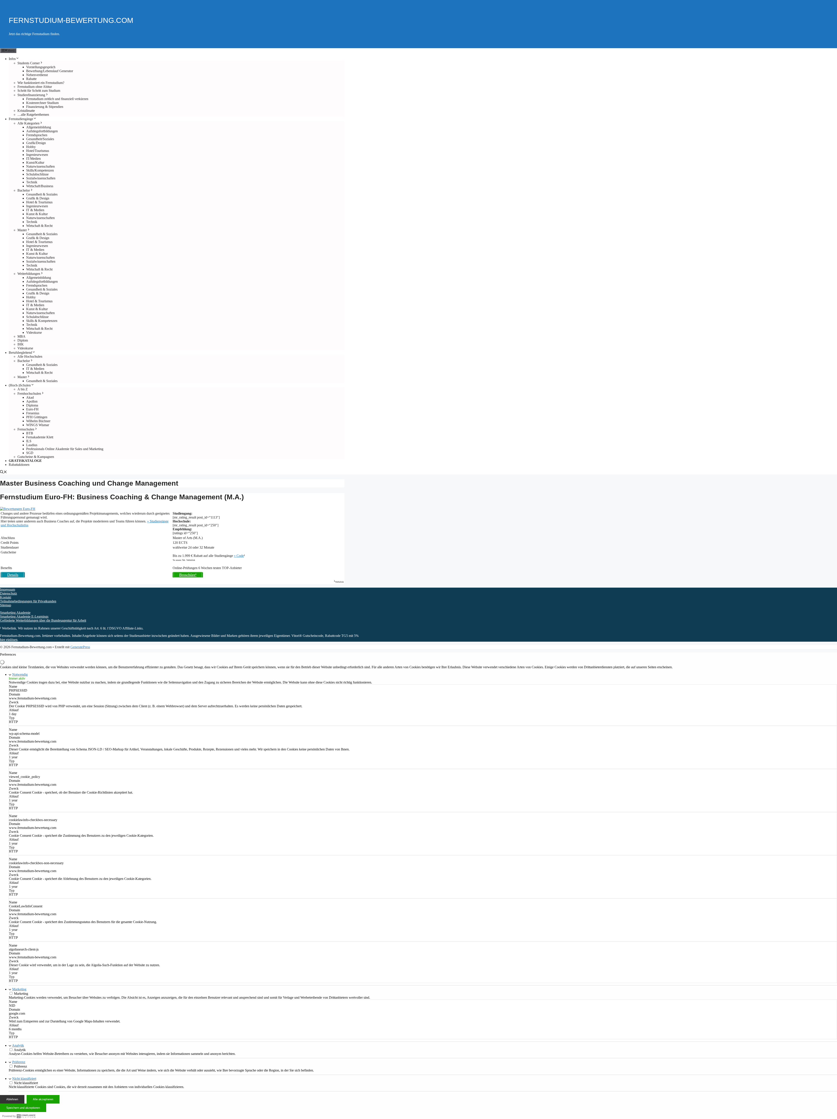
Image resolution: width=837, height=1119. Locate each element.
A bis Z (22, 389)
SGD (29, 453)
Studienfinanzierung (31, 95)
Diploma (32, 405)
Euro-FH (32, 409)
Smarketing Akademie (15, 612)
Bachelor (23, 190)
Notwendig (20, 674)
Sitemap (5, 605)
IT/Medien (33, 158)
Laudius (31, 445)
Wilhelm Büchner (38, 421)
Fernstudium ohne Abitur (34, 86)
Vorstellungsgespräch (40, 67)
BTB (29, 433)
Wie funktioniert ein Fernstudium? (40, 83)
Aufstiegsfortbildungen (42, 131)
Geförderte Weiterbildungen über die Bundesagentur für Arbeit (43, 620)
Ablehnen (12, 1099)
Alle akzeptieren (43, 1099)
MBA (21, 336)
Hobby (31, 147)
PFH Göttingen (36, 417)
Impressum (7, 589)
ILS (28, 441)
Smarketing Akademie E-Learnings (24, 616)
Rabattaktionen (19, 464)
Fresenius (32, 413)
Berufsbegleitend (20, 352)
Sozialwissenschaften (40, 178)
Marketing (19, 989)
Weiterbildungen (28, 273)
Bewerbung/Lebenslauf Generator (49, 71)
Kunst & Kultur (37, 214)
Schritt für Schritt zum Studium (38, 90)
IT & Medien (35, 210)
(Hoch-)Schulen (20, 385)
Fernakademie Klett (39, 437)
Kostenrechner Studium (42, 103)
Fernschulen (25, 429)
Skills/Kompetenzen (40, 170)
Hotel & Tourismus (39, 202)
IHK (20, 344)
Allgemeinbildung (38, 127)
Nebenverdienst (37, 75)
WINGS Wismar (37, 425)
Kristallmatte (26, 110)
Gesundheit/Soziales (40, 139)
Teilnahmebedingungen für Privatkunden (28, 601)
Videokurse (34, 332)
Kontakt (5, 597)
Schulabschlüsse (37, 174)
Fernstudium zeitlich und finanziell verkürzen (57, 99)
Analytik (18, 1045)
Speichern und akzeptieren (23, 1107)
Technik (31, 182)
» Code (239, 556)
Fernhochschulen (29, 393)
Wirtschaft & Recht (39, 226)
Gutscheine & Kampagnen (35, 457)
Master (22, 230)
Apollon (31, 401)
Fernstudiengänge (21, 119)
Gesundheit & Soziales (42, 194)
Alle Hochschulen (29, 356)
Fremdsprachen (36, 135)
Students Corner (28, 63)
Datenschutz (8, 593)
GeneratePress (80, 647)
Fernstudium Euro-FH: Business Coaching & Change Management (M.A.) (122, 497)
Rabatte (31, 79)
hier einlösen (8, 639)
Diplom (22, 340)
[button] (3, 472)
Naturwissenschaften (40, 166)
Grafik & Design (37, 198)
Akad (30, 397)
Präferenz (18, 1062)
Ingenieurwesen (37, 154)
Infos (12, 59)
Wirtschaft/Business (39, 186)
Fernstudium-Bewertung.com (71, 20)
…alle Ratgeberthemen (33, 114)
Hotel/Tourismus (37, 151)
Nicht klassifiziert (24, 1078)
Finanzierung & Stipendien (44, 107)
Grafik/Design (36, 143)
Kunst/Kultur (35, 162)
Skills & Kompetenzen (41, 321)
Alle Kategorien (28, 123)
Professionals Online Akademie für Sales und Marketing (64, 449)
